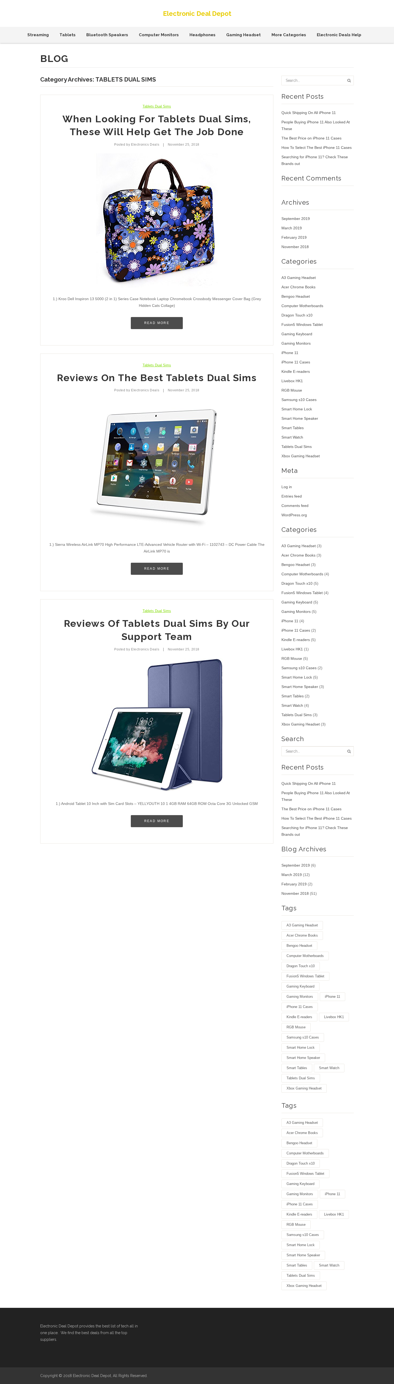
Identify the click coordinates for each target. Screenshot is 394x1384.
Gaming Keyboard (296, 334)
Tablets (68, 34)
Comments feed (294, 505)
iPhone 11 (289, 353)
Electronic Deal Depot (197, 13)
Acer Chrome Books (298, 287)
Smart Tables (292, 428)
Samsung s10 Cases (299, 399)
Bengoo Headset (295, 296)
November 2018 (295, 247)
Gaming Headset (243, 34)
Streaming (38, 34)
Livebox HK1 (292, 381)
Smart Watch (292, 437)
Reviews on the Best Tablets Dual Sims (157, 377)
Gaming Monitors (296, 343)
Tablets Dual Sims (157, 106)
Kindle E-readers (295, 371)
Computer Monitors (159, 34)
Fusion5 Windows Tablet (302, 324)
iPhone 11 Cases (295, 362)
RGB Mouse (291, 390)
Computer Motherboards (302, 306)
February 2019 (294, 237)
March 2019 (291, 228)
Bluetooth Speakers (107, 34)
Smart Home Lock (296, 409)
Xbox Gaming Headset (300, 456)
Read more (157, 323)
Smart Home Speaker (299, 418)
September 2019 (295, 218)
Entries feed (291, 496)
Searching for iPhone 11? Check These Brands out (314, 160)
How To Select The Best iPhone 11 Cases (316, 147)
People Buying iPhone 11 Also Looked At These (315, 125)
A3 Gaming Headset (298, 277)
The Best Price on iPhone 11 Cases (311, 138)
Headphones (202, 34)
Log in (286, 487)
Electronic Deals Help (339, 34)
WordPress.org (294, 515)
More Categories (289, 34)
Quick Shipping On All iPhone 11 (308, 113)
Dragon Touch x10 (297, 315)
